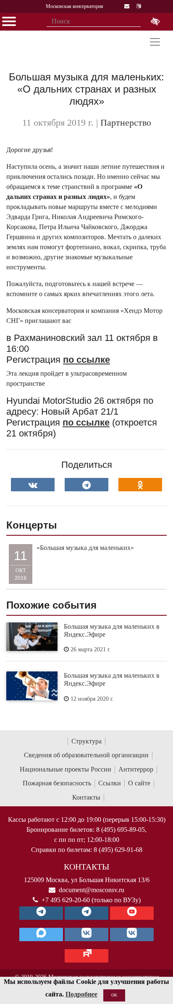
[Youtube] (132, 913)
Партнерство (125, 123)
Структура (86, 741)
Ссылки (109, 783)
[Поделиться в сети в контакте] (33, 484)
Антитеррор (135, 769)
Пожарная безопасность (57, 783)
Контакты (86, 797)
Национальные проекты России (65, 769)
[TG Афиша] (86, 913)
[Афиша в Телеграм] (86, 956)
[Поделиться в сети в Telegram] (86, 484)
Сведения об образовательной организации (86, 755)
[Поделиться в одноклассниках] (140, 484)
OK (114, 995)
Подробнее (81, 994)
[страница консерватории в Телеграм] (41, 913)
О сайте (139, 783)
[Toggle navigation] (155, 42)
